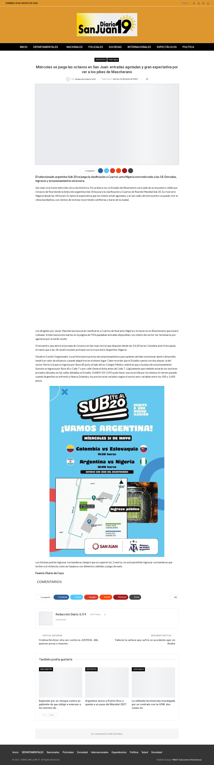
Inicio (23, 47)
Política (188, 47)
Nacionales (75, 47)
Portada (113, 60)
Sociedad (115, 47)
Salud (145, 752)
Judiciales (138, 669)
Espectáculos (167, 47)
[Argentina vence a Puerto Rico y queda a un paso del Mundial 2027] (107, 682)
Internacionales (139, 47)
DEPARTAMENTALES (45, 47)
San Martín (46, 669)
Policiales (95, 47)
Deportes (101, 60)
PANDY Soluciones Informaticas (187, 760)
